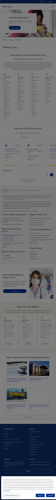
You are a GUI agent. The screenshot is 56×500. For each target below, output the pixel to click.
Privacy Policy (7, 490)
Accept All (50, 495)
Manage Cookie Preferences (12, 495)
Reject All (40, 495)
